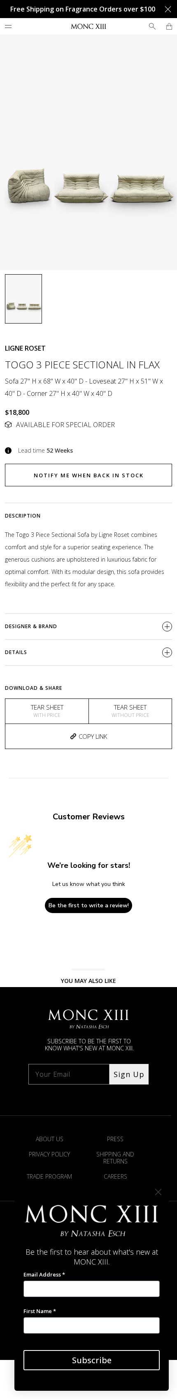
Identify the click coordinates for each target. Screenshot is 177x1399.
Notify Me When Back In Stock (89, 475)
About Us (49, 1139)
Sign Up (129, 1074)
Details (16, 652)
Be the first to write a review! (89, 905)
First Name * (39, 1311)
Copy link (93, 736)
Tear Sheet (47, 711)
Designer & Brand (31, 626)
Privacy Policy (49, 1154)
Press (115, 1139)
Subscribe (92, 1360)
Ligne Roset (25, 348)
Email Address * (44, 1274)
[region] (88, 152)
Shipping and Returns (115, 1157)
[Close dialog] (158, 1192)
